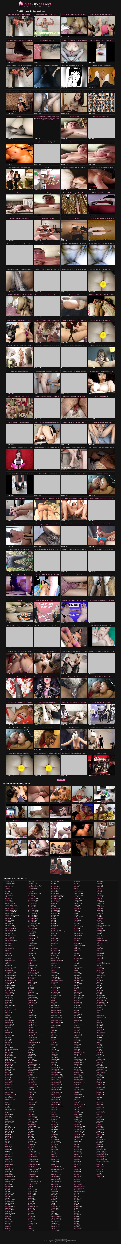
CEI (6, 1143)
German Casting (32, 1159)
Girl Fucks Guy (31, 1189)
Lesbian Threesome (55, 1106)
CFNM (6, 1144)
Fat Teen (30, 1057)
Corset (7, 1220)
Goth (29, 1211)
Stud (97, 950)
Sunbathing (99, 958)
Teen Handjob (99, 1000)
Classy (7, 1188)
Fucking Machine (32, 1127)
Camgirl (7, 1148)
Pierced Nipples (77, 995)
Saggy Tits (76, 1139)
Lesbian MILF (54, 1086)
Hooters (53, 935)
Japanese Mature (55, 1019)
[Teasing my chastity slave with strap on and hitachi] (74, 332)
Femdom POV (31, 1069)
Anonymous (8, 955)
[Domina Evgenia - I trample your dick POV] (47, 281)
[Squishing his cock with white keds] (101, 77)
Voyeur (98, 1121)
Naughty (76, 898)
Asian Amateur (8, 967)
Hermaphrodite (54, 910)
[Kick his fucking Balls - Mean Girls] (101, 714)
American (7, 920)
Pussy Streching (77, 1081)
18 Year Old (8, 883)
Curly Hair (30, 932)
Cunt (29, 930)
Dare (29, 942)
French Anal (31, 1117)
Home (52, 927)
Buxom (7, 1139)
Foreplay (30, 1106)
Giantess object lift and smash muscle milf (74, 600)
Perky (75, 982)
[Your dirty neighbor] (74, 230)
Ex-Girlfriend (31, 1019)
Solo (97, 900)
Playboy (76, 1010)
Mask (52, 1158)
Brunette (7, 1119)
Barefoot (7, 1034)
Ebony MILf (30, 1000)
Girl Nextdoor (31, 1191)
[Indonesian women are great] (101, 128)
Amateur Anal (8, 903)
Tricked (98, 1066)
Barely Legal (8, 1035)
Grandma (30, 1213)
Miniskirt (53, 1201)
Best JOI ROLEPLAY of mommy (47, 651)
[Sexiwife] (19, 128)
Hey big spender (74, 116)
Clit (6, 1191)
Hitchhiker (53, 918)
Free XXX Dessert (23, 11)
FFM (29, 1035)
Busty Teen (8, 1132)
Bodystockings (8, 1099)
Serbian (76, 1166)
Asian (6, 965)
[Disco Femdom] (101, 765)
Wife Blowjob (99, 1149)
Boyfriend (7, 1111)
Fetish (29, 1071)
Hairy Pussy (54, 888)
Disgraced (30, 957)
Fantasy (30, 1047)
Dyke (29, 990)
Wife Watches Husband (102, 1161)
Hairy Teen (53, 890)
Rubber (75, 1122)
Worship (98, 1169)
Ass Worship (8, 994)
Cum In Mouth (31, 910)
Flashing (30, 1092)
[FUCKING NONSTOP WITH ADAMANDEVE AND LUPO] (74, 255)
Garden (30, 1146)
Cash (6, 1154)
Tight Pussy (99, 1024)
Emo (29, 1007)
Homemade (54, 930)
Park (75, 968)
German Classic (32, 1161)
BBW (6, 1002)
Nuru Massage (77, 917)
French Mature (31, 1121)
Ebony (29, 992)
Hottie (52, 947)
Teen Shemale (99, 1005)
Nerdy (75, 901)
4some (7, 890)
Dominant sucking (47, 727)
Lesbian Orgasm (55, 1092)
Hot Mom (53, 942)
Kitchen (52, 1042)
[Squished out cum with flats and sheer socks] (101, 230)
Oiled (75, 925)
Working (98, 1166)
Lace (52, 1049)
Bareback (7, 1032)
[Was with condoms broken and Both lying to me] (101, 663)
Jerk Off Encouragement (56, 1029)
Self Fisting (76, 1159)
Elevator (30, 1005)
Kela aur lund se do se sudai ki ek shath (101, 498)
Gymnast (30, 1226)
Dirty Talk (30, 952)
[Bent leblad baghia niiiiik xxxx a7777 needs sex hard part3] (101, 204)
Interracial (53, 977)
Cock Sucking (8, 1203)
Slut (75, 1226)
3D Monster (8, 886)
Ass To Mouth (8, 990)
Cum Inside (31, 913)
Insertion (53, 972)
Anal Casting (8, 925)
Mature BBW (54, 1178)
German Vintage (32, 1183)
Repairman (76, 1097)
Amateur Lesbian (9, 910)
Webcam (98, 1132)
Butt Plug (7, 1138)
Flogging (30, 1096)
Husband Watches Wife (56, 960)
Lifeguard (53, 1109)
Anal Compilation (9, 927)
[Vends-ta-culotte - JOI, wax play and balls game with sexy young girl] (74, 383)
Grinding (30, 1220)
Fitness (30, 1091)
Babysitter (7, 1014)
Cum (29, 895)
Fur (29, 1132)
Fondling (30, 1097)
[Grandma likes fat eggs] (19, 510)
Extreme (30, 1030)
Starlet (98, 927)
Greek (29, 1218)
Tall (97, 982)
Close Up (7, 1194)
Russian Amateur (78, 1126)
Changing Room (9, 1164)
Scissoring (76, 1149)
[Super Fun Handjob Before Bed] (19, 383)
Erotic (29, 1010)
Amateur (7, 901)
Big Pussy (7, 1066)
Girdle (29, 1186)
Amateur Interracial (9, 908)
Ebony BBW (31, 997)
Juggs (52, 1034)
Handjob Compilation (56, 896)
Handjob (53, 893)
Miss (52, 1204)
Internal (52, 975)
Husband (53, 958)
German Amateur (32, 1153)
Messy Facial (54, 1191)
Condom (7, 1215)
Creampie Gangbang (33, 886)
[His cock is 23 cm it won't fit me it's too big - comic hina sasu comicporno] (74, 77)
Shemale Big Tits (78, 1188)
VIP (97, 1099)
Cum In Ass (30, 908)
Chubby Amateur (9, 1176)
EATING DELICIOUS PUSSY (101, 473)
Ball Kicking (8, 1022)
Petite (75, 987)
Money (52, 1223)
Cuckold (30, 891)
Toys (97, 1050)
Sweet (97, 967)
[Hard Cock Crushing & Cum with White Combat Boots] (74, 408)
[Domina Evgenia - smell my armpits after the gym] (47, 459)
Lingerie (53, 1112)
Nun (75, 913)
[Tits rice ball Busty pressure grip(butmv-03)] (101, 383)
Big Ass (7, 1055)
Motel (52, 1228)
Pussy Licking (77, 1074)
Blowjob (7, 1092)
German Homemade (33, 1168)
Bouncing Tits (8, 1109)
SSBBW (76, 1138)
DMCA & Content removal (60, 1241)
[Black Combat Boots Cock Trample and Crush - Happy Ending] (19, 52)
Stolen (98, 932)
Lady (52, 1052)
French (29, 1114)
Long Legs (53, 1124)
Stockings (98, 930)
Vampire (98, 1104)
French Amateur (32, 1116)
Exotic (29, 1024)
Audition (7, 997)
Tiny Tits (98, 1030)
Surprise (98, 960)
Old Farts (76, 928)
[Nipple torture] (74, 153)
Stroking (98, 948)
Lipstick (52, 1114)
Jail (52, 1004)
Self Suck (76, 1163)
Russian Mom (77, 1132)
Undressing (99, 1089)
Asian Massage (9, 980)
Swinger (98, 973)
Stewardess (99, 928)
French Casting (31, 1119)
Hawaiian (53, 903)
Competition (8, 1211)
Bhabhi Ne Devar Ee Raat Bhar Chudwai (74, 422)
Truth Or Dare (99, 1072)
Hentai (52, 906)
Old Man (76, 930)
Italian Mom (53, 994)
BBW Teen (7, 1007)
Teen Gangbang (100, 999)
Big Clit (7, 1059)
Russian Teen (77, 1136)
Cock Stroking (8, 1201)
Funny (29, 1131)
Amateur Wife (8, 917)
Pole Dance (76, 1024)
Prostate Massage (78, 1052)
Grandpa (30, 1215)
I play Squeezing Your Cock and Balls (101, 524)
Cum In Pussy (31, 911)
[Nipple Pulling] (47, 204)
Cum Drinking (31, 901)
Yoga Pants (99, 1176)
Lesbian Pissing (55, 1096)
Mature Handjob (55, 1181)
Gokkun (30, 1204)
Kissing (52, 1040)
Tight (97, 1022)
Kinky (52, 1039)
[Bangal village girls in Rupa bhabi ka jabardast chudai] (47, 484)
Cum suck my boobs (101, 142)
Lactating (53, 1050)
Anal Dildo (7, 933)
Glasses (30, 1198)
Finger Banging (32, 1077)
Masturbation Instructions (57, 1168)
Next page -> (61, 779)
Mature (52, 1171)
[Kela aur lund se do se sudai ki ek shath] (101, 510)
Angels (7, 950)
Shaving (76, 1179)
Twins (97, 1079)
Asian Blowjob (8, 972)
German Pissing (32, 1176)
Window (98, 1164)
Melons (52, 1188)
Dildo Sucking (31, 948)
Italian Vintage (54, 995)
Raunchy (76, 1087)
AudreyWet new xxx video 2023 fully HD (19, 549)
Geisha (30, 1149)
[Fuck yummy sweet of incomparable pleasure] (19, 688)
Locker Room (54, 1119)
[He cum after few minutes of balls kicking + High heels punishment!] (101, 586)
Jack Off (53, 1000)
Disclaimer (52, 1241)
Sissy (75, 1211)
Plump (75, 1019)
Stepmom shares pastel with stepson (74, 345)
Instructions (53, 973)
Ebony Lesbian (31, 999)
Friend (29, 1122)
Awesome (7, 1000)
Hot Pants (53, 943)
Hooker (52, 933)
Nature (75, 896)
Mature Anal (54, 1176)
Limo (52, 1111)
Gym (29, 1225)
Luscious (53, 1134)
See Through (77, 1156)
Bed (6, 1045)
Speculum (98, 911)
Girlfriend (30, 1194)
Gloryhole (30, 1199)
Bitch (6, 1076)
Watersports (99, 1129)
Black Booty (8, 1081)
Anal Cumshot (8, 930)
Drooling (30, 983)
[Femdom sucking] (74, 739)
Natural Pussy (77, 893)
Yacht (97, 1173)
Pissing (75, 1007)
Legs (52, 1064)
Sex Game (76, 1168)
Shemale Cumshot (78, 1191)
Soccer (98, 891)
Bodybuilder (8, 1097)
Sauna (75, 1144)
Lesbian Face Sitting (56, 1077)
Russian (76, 1124)
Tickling (98, 1019)
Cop (6, 1218)
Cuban (29, 890)
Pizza (75, 1009)
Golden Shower (32, 1206)
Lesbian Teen (54, 1104)
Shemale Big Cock (78, 1186)
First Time (30, 1082)
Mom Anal (53, 1215)
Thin (97, 1012)
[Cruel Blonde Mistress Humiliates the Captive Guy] (19, 102)
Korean (52, 1045)
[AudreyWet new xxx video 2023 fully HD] (19, 561)
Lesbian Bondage (55, 1074)
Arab (6, 958)
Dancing (30, 938)
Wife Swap (99, 1158)
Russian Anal (77, 1127)
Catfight (7, 1158)
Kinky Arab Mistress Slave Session (19, 218)
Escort (29, 1012)
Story (97, 935)
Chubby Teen (8, 1179)
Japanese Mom (54, 1020)
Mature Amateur (54, 1174)
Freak (29, 1111)
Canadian (7, 1149)
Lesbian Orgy (54, 1094)
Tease (97, 992)
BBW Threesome (9, 1009)
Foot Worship (31, 1102)
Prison (75, 1045)
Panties (75, 965)
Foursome (30, 1109)
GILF (29, 1136)
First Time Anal (31, 1084)
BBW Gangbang (9, 1005)
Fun (29, 1129)
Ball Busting (8, 1020)
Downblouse (31, 977)
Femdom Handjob (32, 1067)
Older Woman (77, 933)
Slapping (76, 1218)
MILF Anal (53, 1139)
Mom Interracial (54, 1220)
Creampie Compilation (33, 885)
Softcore (98, 896)
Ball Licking (8, 1024)
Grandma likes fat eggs (19, 498)
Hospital (53, 938)
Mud (75, 883)
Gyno (29, 1228)
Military (52, 1198)
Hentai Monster (54, 908)
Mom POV (53, 1221)
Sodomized (99, 895)
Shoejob (76, 1194)
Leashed (53, 1061)
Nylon (75, 918)
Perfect (75, 978)
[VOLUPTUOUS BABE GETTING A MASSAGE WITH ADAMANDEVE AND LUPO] (47, 765)
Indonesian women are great (101, 116)
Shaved (75, 1178)
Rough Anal (76, 1119)
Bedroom (7, 1047)
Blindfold (7, 1087)
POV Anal (76, 957)
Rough (75, 1117)
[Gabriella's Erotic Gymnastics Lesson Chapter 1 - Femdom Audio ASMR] (19, 459)
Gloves (29, 1201)
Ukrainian (98, 1082)
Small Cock (76, 1228)
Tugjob (98, 1074)
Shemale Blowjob (78, 1189)
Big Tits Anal (8, 1069)
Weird (97, 1136)
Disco (29, 955)
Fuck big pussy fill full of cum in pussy (101, 422)
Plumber (76, 1017)
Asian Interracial (9, 975)
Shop (75, 1196)
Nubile (75, 910)
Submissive (99, 957)
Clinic (6, 1189)
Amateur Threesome (10, 915)
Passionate (76, 973)
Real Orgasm (77, 1091)
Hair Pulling (54, 881)
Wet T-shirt (99, 1141)
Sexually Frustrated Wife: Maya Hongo (74, 91)
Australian (7, 999)
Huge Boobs (54, 950)
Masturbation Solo (55, 1169)
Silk (74, 1208)
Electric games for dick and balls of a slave (74, 702)
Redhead (76, 1094)
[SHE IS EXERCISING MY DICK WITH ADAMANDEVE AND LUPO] (101, 637)
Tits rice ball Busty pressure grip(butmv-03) (101, 371)
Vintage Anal (99, 1112)
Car (6, 1151)
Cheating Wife (8, 1168)
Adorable (7, 895)
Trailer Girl (99, 1052)
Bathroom (7, 1039)
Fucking (30, 1126)
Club (6, 1198)
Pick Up (75, 994)
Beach (6, 1040)
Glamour (30, 1196)
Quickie (75, 1086)
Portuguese (76, 1035)
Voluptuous (99, 1119)
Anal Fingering (8, 935)
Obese (75, 922)
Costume (7, 1223)
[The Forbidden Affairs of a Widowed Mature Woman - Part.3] (101, 459)
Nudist (75, 911)
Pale (75, 963)
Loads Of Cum (54, 1117)
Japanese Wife (54, 1025)
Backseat (7, 1017)
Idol (52, 962)
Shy (75, 1204)
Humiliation (53, 955)
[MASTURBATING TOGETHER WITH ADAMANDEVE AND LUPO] (19, 739)
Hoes (52, 920)
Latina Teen (54, 1059)
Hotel (52, 945)
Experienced (31, 1025)
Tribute (98, 1064)
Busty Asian (8, 1129)
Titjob (97, 1037)
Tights (97, 1025)
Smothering (99, 885)
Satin (75, 1143)
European (30, 1015)
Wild (97, 1163)
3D (6, 885)
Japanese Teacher (55, 1022)
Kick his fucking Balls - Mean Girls (101, 702)
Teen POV (98, 1004)
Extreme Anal (31, 1032)
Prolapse (76, 1049)
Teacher (98, 990)
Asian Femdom (9, 973)
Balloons (46, 167)
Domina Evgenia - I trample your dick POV (47, 269)
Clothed (7, 1196)
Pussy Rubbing (77, 1079)
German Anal (31, 1154)
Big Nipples (8, 1064)
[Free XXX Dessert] (35, 4)
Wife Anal (98, 1148)
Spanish (98, 908)
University (98, 1092)
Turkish (98, 1076)
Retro (75, 1101)
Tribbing (98, 1062)
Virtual (98, 1116)
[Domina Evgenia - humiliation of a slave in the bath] (19, 255)
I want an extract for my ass (19, 142)
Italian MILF (53, 990)
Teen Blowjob (99, 997)
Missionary (53, 1206)
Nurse (75, 915)
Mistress (53, 1208)
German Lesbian (32, 1169)
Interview (53, 982)
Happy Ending (54, 898)
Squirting (98, 923)
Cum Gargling (31, 905)
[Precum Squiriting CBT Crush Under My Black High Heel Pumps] (19, 484)
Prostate (76, 1050)
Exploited (30, 1027)
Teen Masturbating (100, 1002)
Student (98, 952)
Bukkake (7, 1122)
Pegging (76, 977)
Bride (6, 1116)
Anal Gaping (8, 938)
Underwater (99, 1086)
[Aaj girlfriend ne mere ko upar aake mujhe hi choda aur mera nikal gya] (19, 281)
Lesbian (53, 1066)
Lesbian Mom (54, 1091)
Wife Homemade (100, 1154)
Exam (29, 1020)
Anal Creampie (9, 928)
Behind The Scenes (10, 1049)
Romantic (76, 1116)
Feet (29, 1059)
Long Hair (53, 1122)
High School (54, 915)
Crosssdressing (32, 888)
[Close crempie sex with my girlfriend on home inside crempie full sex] (74, 586)
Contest (7, 1216)
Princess (76, 1044)
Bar (6, 1030)
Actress (7, 893)
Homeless (53, 928)
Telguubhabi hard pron (101, 396)
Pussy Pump (77, 1077)
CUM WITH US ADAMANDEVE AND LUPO (74, 14)
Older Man (76, 932)
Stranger (98, 937)
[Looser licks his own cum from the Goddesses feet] (19, 535)
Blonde (7, 1089)
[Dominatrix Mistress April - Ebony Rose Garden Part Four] (74, 204)
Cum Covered (31, 898)
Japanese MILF (54, 1015)
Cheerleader (8, 1169)
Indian (52, 965)
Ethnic (29, 1014)
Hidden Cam (54, 911)
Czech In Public (32, 937)
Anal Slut (7, 945)
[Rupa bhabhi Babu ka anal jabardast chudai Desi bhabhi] (47, 357)
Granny (30, 1216)
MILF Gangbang (55, 1141)
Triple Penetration (100, 1071)
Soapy (98, 890)
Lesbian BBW (54, 1071)
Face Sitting (31, 1039)
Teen (97, 994)
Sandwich (76, 1141)
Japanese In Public (55, 1012)
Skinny (75, 1215)
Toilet (97, 1042)
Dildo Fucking (31, 947)
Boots (6, 1104)
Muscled (76, 886)
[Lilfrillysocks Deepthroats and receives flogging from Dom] (74, 179)
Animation (7, 952)
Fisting (29, 1089)
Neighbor (76, 900)
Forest (29, 1107)
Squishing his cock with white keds (101, 65)
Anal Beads (8, 923)
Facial (29, 1040)
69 (6, 891)
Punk (75, 1066)
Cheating (7, 1166)
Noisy (75, 906)
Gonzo (29, 1208)
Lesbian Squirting (55, 1101)
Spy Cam (98, 920)
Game (29, 1141)
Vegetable (98, 1107)
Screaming (76, 1151)
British (6, 1117)
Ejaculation (30, 1004)
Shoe (75, 1193)
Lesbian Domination (56, 1076)
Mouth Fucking (54, 1230)
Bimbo (6, 1072)
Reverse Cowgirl (78, 1104)
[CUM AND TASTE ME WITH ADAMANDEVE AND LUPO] (47, 586)
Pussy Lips (76, 1076)
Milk (52, 1199)
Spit (97, 915)
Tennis (98, 1007)
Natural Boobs (77, 891)
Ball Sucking (8, 1025)
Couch (7, 1225)
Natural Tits (76, 895)
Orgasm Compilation (79, 945)
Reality (75, 1092)
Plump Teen (76, 1020)
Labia (52, 1047)
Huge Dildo (53, 953)
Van (97, 1106)
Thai (97, 1010)
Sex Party (76, 1169)
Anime (6, 953)
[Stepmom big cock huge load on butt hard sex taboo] (47, 408)
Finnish (30, 1081)
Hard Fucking (54, 900)
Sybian (98, 977)
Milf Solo (53, 1196)
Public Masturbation (78, 1059)
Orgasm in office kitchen (47, 218)
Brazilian (7, 1114)
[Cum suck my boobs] (101, 153)
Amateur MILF (8, 911)
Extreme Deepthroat (33, 1034)
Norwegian (76, 908)
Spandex (98, 906)
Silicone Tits (77, 1206)
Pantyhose (76, 967)
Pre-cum (76, 1039)
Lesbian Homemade (56, 1082)
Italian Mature (54, 992)
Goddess (30, 1203)
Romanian (76, 1114)
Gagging (30, 1139)
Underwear (99, 1087)
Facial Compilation (32, 1042)
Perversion (76, 983)
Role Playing (77, 1112)
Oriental (76, 948)
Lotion (52, 1127)
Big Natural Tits (9, 1062)
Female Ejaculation (32, 1064)
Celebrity (7, 1161)
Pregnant (76, 1040)
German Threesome (33, 1181)
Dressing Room (32, 982)
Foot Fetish (30, 1101)
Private (75, 1047)
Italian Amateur (54, 987)
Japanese (53, 1005)
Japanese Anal (54, 1007)
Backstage (7, 1019)
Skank (75, 1213)
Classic (7, 1184)
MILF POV (53, 1144)
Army (6, 962)
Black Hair (7, 1086)
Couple (7, 1228)
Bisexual (7, 1074)
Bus (6, 1124)
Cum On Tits (31, 922)
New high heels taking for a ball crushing (74, 447)
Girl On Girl (30, 1193)
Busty (6, 1126)
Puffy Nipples (77, 1062)
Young (98, 1178)
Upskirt (98, 1096)
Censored (7, 1163)
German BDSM (31, 1158)
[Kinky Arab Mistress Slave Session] (19, 230)
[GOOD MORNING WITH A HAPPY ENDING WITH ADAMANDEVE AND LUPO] (101, 306)
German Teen (31, 1179)
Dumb (29, 985)
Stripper (98, 945)
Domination (31, 965)
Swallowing (99, 962)
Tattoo (97, 987)
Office (75, 923)
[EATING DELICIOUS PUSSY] (101, 484)
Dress (29, 980)
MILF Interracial (54, 1143)
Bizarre (7, 1077)
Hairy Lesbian (54, 885)
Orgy (75, 947)
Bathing (7, 1037)
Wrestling (98, 1171)
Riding (75, 1109)
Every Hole (30, 1017)
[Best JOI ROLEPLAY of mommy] (47, 663)
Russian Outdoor (78, 1134)
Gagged (30, 1138)
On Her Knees (77, 935)
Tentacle (98, 1009)
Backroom (7, 1015)
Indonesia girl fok (74, 294)
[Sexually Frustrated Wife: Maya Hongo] (74, 102)
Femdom (30, 1066)
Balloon (7, 1027)
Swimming (99, 968)
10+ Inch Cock (8, 881)
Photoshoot (76, 992)
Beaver (7, 1044)
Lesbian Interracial (55, 1084)
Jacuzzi (52, 1002)
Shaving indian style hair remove (74, 524)
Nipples (75, 905)
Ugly (97, 1081)
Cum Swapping (32, 925)
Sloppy (75, 1223)
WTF (97, 1122)
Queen (75, 1084)
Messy (52, 1189)
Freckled (30, 1112)
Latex (52, 1055)
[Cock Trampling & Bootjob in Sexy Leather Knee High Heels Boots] (19, 586)
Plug (75, 1015)
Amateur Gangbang (10, 906)
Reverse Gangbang (78, 1106)
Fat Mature (30, 1055)
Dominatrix (30, 967)
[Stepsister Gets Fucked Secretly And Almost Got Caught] (101, 739)
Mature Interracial (55, 1183)
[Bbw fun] (19, 204)
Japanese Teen (54, 1024)
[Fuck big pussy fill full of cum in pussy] (101, 434)
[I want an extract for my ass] (19, 153)
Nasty (75, 890)
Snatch (98, 886)
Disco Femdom (101, 753)
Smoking (98, 881)
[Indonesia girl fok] (74, 306)
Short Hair (76, 1198)
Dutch (29, 989)
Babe (6, 1012)
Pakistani (76, 962)
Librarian (53, 1107)
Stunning (98, 953)
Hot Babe (53, 940)
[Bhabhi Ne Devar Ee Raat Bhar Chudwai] (74, 434)
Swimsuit (98, 972)
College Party (8, 1208)
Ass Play (7, 989)
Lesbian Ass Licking (55, 1069)
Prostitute (76, 1054)
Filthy (29, 1076)
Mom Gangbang (55, 1216)
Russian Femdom (78, 1129)
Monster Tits (54, 1226)
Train (97, 1054)
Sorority (98, 905)
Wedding (98, 1134)
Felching (30, 1062)
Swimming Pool (100, 970)
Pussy (75, 1067)
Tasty (97, 985)
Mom (52, 1213)
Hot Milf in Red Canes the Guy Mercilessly (101, 167)
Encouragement (32, 1009)
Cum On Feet (31, 920)
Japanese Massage (55, 1017)
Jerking (52, 1030)
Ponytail (76, 1029)
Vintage (98, 1111)
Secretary (76, 1153)
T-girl (97, 978)
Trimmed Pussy (100, 1067)
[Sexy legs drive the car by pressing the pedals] (47, 77)
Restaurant (76, 1099)
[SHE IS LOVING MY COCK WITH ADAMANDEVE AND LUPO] (101, 688)
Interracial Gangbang (56, 980)
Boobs (6, 1102)
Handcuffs (53, 891)
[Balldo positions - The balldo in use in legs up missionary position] (19, 332)
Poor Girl (76, 1032)
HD (29, 1230)
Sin (74, 1210)
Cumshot (30, 927)
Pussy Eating (77, 1071)
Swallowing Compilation (102, 963)
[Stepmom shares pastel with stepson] (74, 357)
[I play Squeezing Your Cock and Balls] (101, 535)
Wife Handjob (99, 1153)
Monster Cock (54, 1225)
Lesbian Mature (54, 1089)
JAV (52, 997)
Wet (97, 1138)
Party (75, 972)
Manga (52, 1154)
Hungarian (53, 957)
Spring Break (99, 918)
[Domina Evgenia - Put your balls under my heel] (101, 102)
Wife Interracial (100, 1156)
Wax (97, 1131)
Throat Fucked (99, 1017)
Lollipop (53, 1121)
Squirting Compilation (101, 925)
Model (52, 1211)
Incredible (53, 963)
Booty (6, 1106)
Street (97, 943)
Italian (52, 985)
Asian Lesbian (8, 977)
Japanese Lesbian (55, 1014)
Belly (6, 1050)
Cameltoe (7, 1146)
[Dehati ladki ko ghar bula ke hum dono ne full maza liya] (74, 688)
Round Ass (76, 1121)
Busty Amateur (8, 1127)
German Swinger (32, 1178)
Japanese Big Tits (55, 1009)
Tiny (97, 1027)
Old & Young (77, 927)
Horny (52, 937)
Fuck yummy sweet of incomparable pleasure (19, 676)
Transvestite (99, 1061)
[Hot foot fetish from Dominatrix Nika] (47, 714)
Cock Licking (8, 1199)
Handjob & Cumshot (56, 895)
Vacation (98, 1101)
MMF (52, 1146)
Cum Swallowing (32, 923)
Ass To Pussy (8, 992)
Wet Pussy (99, 1139)
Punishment (76, 1064)
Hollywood (53, 925)
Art (6, 963)
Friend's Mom (31, 1124)
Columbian (8, 1210)
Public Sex (76, 1061)
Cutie (29, 933)
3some (7, 888)
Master (52, 1164)
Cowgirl (7, 1230)
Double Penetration (32, 975)
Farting (29, 1050)
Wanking (98, 1126)
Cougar (7, 1226)
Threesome (99, 1015)
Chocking (7, 1173)
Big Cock (7, 1061)
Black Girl (7, 1084)
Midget (52, 1194)
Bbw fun (19, 193)
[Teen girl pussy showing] (47, 52)
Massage (53, 1159)
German (30, 1151)
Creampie (30, 883)
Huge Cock (53, 952)
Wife (97, 1146)
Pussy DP (76, 1069)
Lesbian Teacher (55, 1102)
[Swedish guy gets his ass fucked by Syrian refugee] (74, 484)
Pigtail (75, 1000)
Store (97, 933)
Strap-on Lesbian (100, 942)
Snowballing (99, 888)
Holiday (53, 923)
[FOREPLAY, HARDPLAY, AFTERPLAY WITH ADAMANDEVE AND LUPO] (47, 510)
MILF (52, 1138)
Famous (30, 1045)
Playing (75, 1012)
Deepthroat (30, 943)
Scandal (76, 1146)
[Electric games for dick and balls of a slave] (74, 714)
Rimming (76, 1111)
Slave (75, 1220)
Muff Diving (76, 885)
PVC (75, 960)
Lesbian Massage (55, 1087)
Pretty (75, 1042)
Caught (7, 1159)
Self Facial (76, 1158)
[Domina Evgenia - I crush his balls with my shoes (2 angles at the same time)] (19, 434)
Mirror (52, 1203)
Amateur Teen (8, 913)
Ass (6, 983)
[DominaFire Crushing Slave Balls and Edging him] (47, 688)
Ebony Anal (31, 995)
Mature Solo (54, 1184)
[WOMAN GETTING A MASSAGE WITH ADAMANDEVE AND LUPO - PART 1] (19, 765)
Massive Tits (54, 1163)
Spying (98, 922)
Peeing (75, 975)
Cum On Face (31, 918)
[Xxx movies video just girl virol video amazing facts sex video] (47, 561)
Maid (52, 1148)
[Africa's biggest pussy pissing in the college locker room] (47, 535)
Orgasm (76, 943)
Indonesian (53, 968)
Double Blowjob (32, 972)
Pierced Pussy (77, 997)
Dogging (30, 960)
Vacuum (98, 1102)
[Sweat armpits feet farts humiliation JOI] (47, 612)
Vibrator (98, 1109)
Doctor (29, 958)
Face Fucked (31, 1037)
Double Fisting (31, 973)
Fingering (30, 1079)
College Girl (8, 1206)
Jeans (52, 1027)
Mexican (53, 1193)
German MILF (31, 1171)
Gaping (30, 1144)
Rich (75, 1107)
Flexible (30, 1094)
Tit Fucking (99, 1032)
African (7, 898)
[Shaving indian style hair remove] (74, 535)
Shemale (76, 1181)
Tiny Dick (98, 1029)
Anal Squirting (8, 947)
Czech (29, 935)
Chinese (7, 1171)
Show (75, 1201)
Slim (75, 1221)
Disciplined (30, 953)
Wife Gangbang (100, 1151)
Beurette (7, 1054)
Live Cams (53, 1116)
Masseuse (53, 1161)
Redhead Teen (77, 1096)
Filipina (30, 1074)
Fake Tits (30, 1044)
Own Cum (76, 952)
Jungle (52, 1037)
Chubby (7, 1174)
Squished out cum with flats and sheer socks (101, 218)
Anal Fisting (8, 937)
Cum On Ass (31, 917)
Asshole (7, 995)
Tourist (98, 1049)
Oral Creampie (77, 942)
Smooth (98, 883)
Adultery (7, 896)
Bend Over (7, 1052)
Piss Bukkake (77, 1002)
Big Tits (7, 1067)
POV (75, 955)
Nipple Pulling (47, 193)
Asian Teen (8, 982)
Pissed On (76, 1005)
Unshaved (98, 1094)
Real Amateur (77, 1089)
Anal (6, 922)
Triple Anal (99, 1069)
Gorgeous (30, 1210)
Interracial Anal (54, 978)
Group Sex (30, 1223)
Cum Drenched (31, 900)
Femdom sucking (74, 727)
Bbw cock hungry (47, 244)
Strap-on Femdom (100, 940)
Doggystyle (30, 962)
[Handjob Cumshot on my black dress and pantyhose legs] (101, 561)
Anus (6, 957)
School (75, 1148)
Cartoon (7, 1153)
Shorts (75, 1199)
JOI (51, 999)
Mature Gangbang (55, 1179)
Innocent (53, 970)
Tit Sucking (99, 1035)
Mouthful (76, 881)
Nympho (76, 920)
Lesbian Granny (55, 1081)
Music (75, 888)
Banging (7, 1029)
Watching (98, 1127)
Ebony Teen (31, 1002)
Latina (52, 1057)
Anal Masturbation (9, 940)
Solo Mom (98, 903)
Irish (52, 983)
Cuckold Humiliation (33, 893)
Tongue (98, 1044)
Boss (6, 1107)
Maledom (53, 1151)
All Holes (7, 900)
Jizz (52, 1032)
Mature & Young (55, 1173)
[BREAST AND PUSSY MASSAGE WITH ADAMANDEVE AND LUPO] (101, 281)
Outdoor (76, 950)
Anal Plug (7, 943)
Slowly (75, 1225)
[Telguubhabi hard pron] (101, 408)
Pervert (75, 985)
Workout (98, 1168)
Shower (75, 1203)
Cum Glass (30, 906)
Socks (97, 893)
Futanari (30, 1134)
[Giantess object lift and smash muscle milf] (74, 612)
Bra (6, 1112)
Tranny (98, 1057)
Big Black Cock (9, 1057)
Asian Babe (8, 970)
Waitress (98, 1124)
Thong (98, 1014)
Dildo (29, 945)
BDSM (6, 1010)
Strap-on (98, 938)
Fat (29, 1052)
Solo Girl (98, 901)
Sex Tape (76, 1171)
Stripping (98, 947)
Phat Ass (76, 989)
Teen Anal (98, 995)
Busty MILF (8, 1131)
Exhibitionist (31, 1022)
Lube (52, 1131)
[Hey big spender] (74, 128)
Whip (97, 1143)
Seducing (76, 1154)
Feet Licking (31, 1061)
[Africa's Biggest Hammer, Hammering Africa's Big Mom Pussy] (47, 102)
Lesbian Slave (54, 1099)
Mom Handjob (54, 1218)
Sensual (76, 1164)
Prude (75, 1055)
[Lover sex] (19, 612)
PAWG (75, 953)
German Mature (32, 1173)
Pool (75, 1030)
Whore (98, 1144)
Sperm (98, 913)
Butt (6, 1134)
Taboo (97, 980)
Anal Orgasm (8, 942)
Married (53, 1156)
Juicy (52, 1035)
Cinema (7, 1183)
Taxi (97, 989)
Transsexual (99, 1059)
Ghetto (29, 1184)
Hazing (52, 905)
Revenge (76, 1102)
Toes (97, 1040)
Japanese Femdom (55, 1010)
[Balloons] (47, 179)
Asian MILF (8, 978)
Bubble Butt (8, 1121)
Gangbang (30, 1143)
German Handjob (32, 1166)
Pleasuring (76, 1014)
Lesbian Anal (54, 1067)
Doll (29, 963)
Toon (97, 1045)
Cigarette (7, 1181)
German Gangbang (32, 1164)
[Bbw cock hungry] (47, 255)
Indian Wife (53, 967)
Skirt (75, 1216)
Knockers (53, 1044)
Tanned (98, 983)
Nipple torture (74, 142)
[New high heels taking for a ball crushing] (74, 459)
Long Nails (53, 1126)
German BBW (31, 1156)
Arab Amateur (8, 960)
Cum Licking (31, 915)
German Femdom (32, 1163)
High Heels (53, 913)
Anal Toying (8, 948)
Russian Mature (77, 1131)
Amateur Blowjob (9, 905)
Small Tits (76, 1230)
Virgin (97, 1114)
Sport (97, 917)
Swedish (98, 965)
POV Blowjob (77, 958)
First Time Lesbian (32, 1086)
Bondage (7, 1101)
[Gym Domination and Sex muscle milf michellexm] (47, 26)
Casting (7, 1156)
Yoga (97, 1174)
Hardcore (53, 901)
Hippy (52, 917)
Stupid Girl (99, 955)
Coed (6, 1204)
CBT (6, 1141)
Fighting (30, 1072)
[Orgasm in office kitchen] (47, 230)
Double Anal (31, 970)
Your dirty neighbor (74, 218)
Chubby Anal (8, 1178)
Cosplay (7, 1221)
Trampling (98, 1055)
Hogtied (53, 922)
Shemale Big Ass (78, 1184)
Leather (53, 1062)
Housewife (53, 948)
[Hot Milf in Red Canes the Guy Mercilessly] (101, 179)
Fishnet (30, 1087)
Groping (30, 1221)
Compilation (8, 1213)
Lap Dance (53, 1054)
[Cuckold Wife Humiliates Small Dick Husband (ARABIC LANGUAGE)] (47, 128)
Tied (97, 1020)
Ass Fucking (8, 985)
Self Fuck (76, 1161)
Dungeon (30, 987)
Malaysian (53, 1149)
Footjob (30, 1104)
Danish (30, 940)
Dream (29, 978)
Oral (75, 940)
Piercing (76, 999)
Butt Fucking (8, 1136)
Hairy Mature (54, 886)
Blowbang (7, 1091)
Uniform (98, 1091)
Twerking (98, 1077)
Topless (98, 1047)
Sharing (76, 1176)
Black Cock (8, 1082)
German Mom (31, 1174)
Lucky (52, 1132)
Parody (75, 970)
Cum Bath (30, 896)
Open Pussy (77, 938)
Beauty (7, 1042)
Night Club (76, 903)
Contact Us (68, 1241)
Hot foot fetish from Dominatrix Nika (47, 702)
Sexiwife (19, 116)
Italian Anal (53, 989)
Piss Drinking (77, 1004)
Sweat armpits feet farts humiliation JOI (47, 600)
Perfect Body (77, 980)
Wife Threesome (100, 1159)
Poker (75, 1022)
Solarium (98, 898)
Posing (75, 1037)
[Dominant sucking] (47, 739)
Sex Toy (76, 1173)
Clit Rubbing (8, 1193)
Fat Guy (30, 1054)
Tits (97, 1039)
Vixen (97, 1117)
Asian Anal (7, 968)
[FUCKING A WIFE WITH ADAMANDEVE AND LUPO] (19, 306)
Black (6, 1079)
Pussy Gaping (77, 1072)
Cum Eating (31, 903)
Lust (52, 1136)
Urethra (98, 1097)
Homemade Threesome (56, 932)
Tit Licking (98, 1034)
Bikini (6, 1071)
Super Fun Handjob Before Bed (19, 371)
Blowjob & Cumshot (10, 1094)
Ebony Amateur (31, 994)
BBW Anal (7, 1004)
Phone (75, 990)
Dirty (29, 950)
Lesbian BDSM (54, 1072)
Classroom (8, 1186)
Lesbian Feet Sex (55, 1079)
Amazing (7, 918)
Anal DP (7, 932)
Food (29, 1099)
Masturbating (54, 1166)
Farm (29, 1049)
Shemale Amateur (78, 1183)
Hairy (52, 883)
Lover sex (19, 600)
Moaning (53, 1210)
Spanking (98, 910)
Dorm (29, 968)
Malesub (53, 1153)
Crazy (29, 881)
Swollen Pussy (100, 975)
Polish (75, 1027)
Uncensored (99, 1084)
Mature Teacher (54, 1186)
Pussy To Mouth (77, 1082)
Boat (6, 1096)
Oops (75, 937)
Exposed (30, 1029)
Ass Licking (8, 987)
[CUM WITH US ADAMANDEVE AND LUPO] (74, 26)
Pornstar (76, 1034)
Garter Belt (30, 1148)
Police (75, 1025)
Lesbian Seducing (55, 1097)
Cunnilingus (31, 928)
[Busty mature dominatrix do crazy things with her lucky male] (74, 663)
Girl (29, 1188)
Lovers (52, 1129)
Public (75, 1057)
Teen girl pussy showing (47, 40)
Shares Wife (77, 1174)
